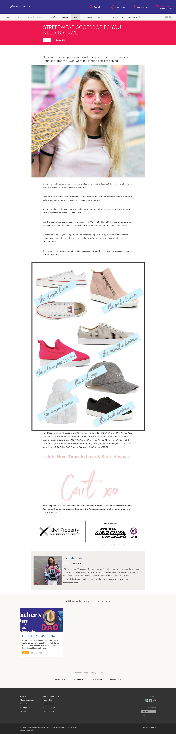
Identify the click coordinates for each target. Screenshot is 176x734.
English (145, 711)
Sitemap (23, 711)
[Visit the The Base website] (97, 679)
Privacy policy (72, 727)
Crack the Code (134, 17)
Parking (65, 17)
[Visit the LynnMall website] (79, 679)
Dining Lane (103, 17)
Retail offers (52, 17)
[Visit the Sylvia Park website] (61, 679)
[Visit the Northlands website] (115, 679)
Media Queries (49, 707)
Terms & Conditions (26, 730)
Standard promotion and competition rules (34, 727)
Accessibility (48, 700)
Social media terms (58, 727)
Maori (144, 715)
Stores (7, 17)
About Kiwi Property (51, 696)
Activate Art (118, 17)
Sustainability (48, 711)
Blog (75, 17)
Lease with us (48, 704)
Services (18, 17)
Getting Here (88, 17)
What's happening (35, 17)
